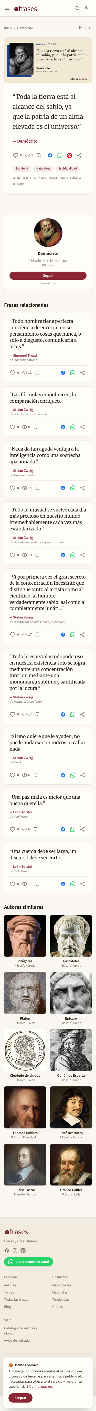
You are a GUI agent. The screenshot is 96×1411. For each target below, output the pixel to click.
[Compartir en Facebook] (50, 155)
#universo (39, 178)
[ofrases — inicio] (27, 8)
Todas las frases (16, 1299)
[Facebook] (6, 1250)
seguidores (48, 283)
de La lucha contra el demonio (28, 414)
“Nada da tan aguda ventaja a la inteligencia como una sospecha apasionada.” (45, 455)
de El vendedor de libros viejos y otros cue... (37, 542)
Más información (39, 1386)
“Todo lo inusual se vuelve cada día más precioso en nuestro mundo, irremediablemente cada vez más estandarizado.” (47, 519)
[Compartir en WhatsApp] (60, 155)
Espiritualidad (68, 168)
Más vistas (60, 1292)
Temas (9, 1292)
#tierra (52, 178)
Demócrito (25, 28)
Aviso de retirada (17, 1340)
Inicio (8, 28)
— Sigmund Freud (23, 355)
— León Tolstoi (20, 812)
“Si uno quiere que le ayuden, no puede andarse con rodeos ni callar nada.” (47, 742)
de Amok (15, 763)
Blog (7, 1306)
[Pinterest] (23, 1250)
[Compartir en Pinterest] (70, 155)
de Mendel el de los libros (25, 702)
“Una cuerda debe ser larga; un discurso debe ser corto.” (42, 854)
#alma (16, 178)
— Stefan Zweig (21, 409)
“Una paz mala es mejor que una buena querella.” (44, 800)
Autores (10, 1285)
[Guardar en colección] (38, 155)
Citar (88, 27)
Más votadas (61, 1285)
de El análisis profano (23, 360)
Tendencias (60, 1299)
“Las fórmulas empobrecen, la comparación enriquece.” (42, 398)
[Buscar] (77, 8)
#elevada (18, 184)
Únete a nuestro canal (32, 1261)
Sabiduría (22, 168)
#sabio (27, 178)
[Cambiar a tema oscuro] (87, 8)
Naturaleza (43, 168)
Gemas (57, 1306)
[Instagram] (14, 1250)
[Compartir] (79, 155)
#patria (63, 178)
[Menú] (7, 8)
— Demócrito (25, 141)
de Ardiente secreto (22, 475)
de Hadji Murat (18, 817)
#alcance (75, 178)
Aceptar (20, 1398)
